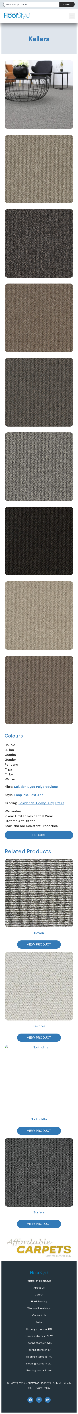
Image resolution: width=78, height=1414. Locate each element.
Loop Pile (21, 795)
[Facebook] (30, 1400)
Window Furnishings (39, 1308)
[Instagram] (39, 1400)
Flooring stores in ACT (39, 1329)
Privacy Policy (42, 1387)
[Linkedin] (48, 1400)
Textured (37, 795)
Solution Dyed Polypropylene (36, 787)
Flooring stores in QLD (39, 1342)
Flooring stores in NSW (39, 1336)
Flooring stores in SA (39, 1349)
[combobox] (31, 4)
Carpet (39, 1294)
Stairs (59, 803)
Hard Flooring (39, 1301)
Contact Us (39, 1315)
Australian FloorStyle (39, 1280)
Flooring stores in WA (39, 1370)
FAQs (39, 1322)
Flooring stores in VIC (39, 1363)
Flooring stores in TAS (39, 1356)
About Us (39, 1287)
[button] (72, 16)
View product (39, 944)
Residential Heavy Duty (36, 803)
